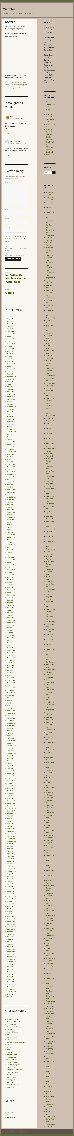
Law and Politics (12, 1037)
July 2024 (10, 381)
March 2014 (10, 617)
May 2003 (10, 941)
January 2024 (11, 396)
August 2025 (11, 349)
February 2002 (11, 979)
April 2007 (10, 823)
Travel (9, 1075)
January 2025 (11, 366)
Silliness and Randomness (14, 1070)
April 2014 (10, 615)
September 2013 (11, 633)
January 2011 (11, 713)
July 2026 (10, 321)
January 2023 (11, 422)
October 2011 (11, 690)
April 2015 (10, 585)
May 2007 (10, 821)
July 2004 (10, 906)
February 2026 (11, 334)
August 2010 (11, 725)
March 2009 (10, 768)
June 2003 (10, 939)
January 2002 (11, 982)
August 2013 (11, 635)
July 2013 (10, 638)
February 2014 (11, 620)
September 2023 (11, 406)
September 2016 (11, 545)
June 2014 (10, 610)
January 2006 (11, 861)
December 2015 (11, 565)
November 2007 (11, 808)
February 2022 (11, 442)
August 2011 (11, 695)
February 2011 (11, 710)
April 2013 (10, 645)
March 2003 (10, 946)
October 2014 (11, 600)
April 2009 (10, 766)
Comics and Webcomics (14, 1022)
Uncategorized (11, 1080)
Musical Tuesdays (12, 1057)
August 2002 (11, 964)
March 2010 (10, 738)
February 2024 (11, 394)
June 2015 (10, 580)
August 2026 (11, 319)
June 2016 (10, 550)
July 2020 (10, 479)
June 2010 (10, 730)
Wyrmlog (9, 8)
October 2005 (11, 869)
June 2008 (10, 791)
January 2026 (11, 336)
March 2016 (10, 557)
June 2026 (10, 324)
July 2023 (10, 412)
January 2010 (11, 743)
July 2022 (10, 434)
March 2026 (10, 331)
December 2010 (11, 715)
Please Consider (11, 1067)
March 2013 (10, 648)
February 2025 (11, 364)
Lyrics (9, 1047)
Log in (9, 1110)
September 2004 (11, 901)
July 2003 (10, 936)
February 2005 (11, 889)
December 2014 (11, 595)
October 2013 (11, 630)
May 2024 (10, 386)
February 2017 (11, 535)
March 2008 (10, 798)
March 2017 (10, 532)
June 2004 (10, 909)
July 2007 (10, 816)
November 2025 (11, 341)
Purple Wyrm (12, 82)
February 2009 (11, 771)
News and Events (12, 1059)
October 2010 (11, 720)
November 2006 (11, 836)
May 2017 (10, 527)
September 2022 (11, 432)
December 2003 (11, 924)
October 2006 (11, 838)
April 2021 (10, 459)
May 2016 (10, 552)
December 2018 (11, 492)
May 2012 (10, 673)
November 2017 (11, 514)
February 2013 (11, 650)
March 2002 (10, 977)
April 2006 (10, 854)
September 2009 (11, 753)
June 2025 (10, 354)
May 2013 (10, 643)
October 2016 (11, 542)
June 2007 (10, 818)
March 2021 (10, 462)
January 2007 (11, 831)
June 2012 (10, 670)
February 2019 (11, 489)
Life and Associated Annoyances (16, 1042)
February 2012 (11, 680)
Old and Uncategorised (13, 1064)
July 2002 (10, 967)
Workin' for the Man (13, 1085)
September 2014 (11, 602)
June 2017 (10, 525)
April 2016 (10, 555)
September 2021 (11, 452)
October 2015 (11, 570)
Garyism (49, 112)
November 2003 (11, 926)
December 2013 (11, 625)
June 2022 (10, 437)
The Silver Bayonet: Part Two (49, 132)
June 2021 (10, 457)
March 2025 (10, 361)
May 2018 (10, 504)
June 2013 (10, 640)
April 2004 (10, 914)
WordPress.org (11, 1117)
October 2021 (11, 449)
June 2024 (10, 384)
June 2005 (10, 879)
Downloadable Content (13, 1027)
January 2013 (11, 653)
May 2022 (10, 439)
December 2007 (11, 806)
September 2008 (11, 783)
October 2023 (11, 404)
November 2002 (11, 957)
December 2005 (11, 864)
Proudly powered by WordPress (19, 1131)
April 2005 (10, 884)
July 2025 (10, 351)
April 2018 (10, 507)
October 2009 (11, 751)
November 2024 (11, 371)
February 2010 (11, 741)
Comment (9, 182)
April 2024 (10, 389)
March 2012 (10, 678)
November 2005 (11, 866)
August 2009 (11, 756)
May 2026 (10, 326)
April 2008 (10, 796)
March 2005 (10, 886)
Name (8, 209)
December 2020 (11, 469)
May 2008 (10, 793)
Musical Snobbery (12, 1054)
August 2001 (11, 994)
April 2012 (10, 675)
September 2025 (11, 346)
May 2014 (10, 612)
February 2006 (11, 859)
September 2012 (11, 663)
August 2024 (11, 379)
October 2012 (11, 660)
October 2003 (11, 929)
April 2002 (10, 974)
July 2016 (10, 547)
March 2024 (10, 391)
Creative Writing (11, 1024)
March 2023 (10, 417)
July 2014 (10, 607)
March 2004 (10, 916)
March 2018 (10, 509)
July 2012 (10, 668)
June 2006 (10, 849)
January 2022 (11, 444)
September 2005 (11, 871)
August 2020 (11, 477)
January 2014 (11, 622)
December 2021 (11, 447)
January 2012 (11, 683)
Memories (10, 1052)
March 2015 (10, 587)
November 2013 (11, 627)
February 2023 (11, 419)
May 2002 (10, 972)
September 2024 (11, 376)
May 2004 (10, 911)
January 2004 (11, 921)
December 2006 (11, 833)
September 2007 (11, 813)
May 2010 (10, 733)
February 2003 (11, 949)
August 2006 (11, 843)
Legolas (18, 88)
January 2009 (11, 773)
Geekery (7, 84)
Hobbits (7, 88)
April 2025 (10, 359)
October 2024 (11, 374)
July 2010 (10, 728)
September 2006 (11, 841)
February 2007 (11, 828)
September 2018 (11, 497)
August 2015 (11, 575)
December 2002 (11, 954)
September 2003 (11, 931)
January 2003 (11, 951)
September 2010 (11, 723)
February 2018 (11, 512)
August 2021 (11, 454)
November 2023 (11, 401)
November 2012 (11, 658)
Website (8, 227)
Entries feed (10, 1112)
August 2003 (11, 934)
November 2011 (11, 688)
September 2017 (11, 517)
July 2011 (10, 698)
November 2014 (11, 597)
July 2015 (10, 577)
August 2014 (11, 605)
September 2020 (11, 474)
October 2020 (11, 472)
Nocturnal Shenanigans (13, 1062)
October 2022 (11, 429)
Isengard (13, 88)
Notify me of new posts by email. (14, 255)
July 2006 (10, 846)
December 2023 (11, 399)
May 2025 (10, 356)
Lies (8, 1039)
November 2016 (11, 540)
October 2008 (11, 781)
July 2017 (10, 522)
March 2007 (10, 826)
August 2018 (11, 499)
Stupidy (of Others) (17, 86)
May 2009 (10, 763)
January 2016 (11, 562)
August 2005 (11, 874)
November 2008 (11, 778)
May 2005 (10, 881)
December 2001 (11, 984)
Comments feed (11, 1115)
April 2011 (10, 705)
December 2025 (11, 339)
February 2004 (11, 919)
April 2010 (10, 735)
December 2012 (11, 655)
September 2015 (11, 572)
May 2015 (10, 582)
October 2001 (11, 989)
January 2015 (11, 592)
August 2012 (11, 665)
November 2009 (11, 748)
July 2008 (10, 788)
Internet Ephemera (16, 84)
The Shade (50, 152)
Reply (7, 133)
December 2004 (11, 894)
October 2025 (11, 344)
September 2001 (11, 992)
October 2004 (11, 899)
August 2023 (11, 409)
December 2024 (11, 369)
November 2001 (11, 987)
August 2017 (11, 520)
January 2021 (11, 467)
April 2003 (10, 944)
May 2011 (10, 703)
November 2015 (11, 567)
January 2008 (11, 803)
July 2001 (10, 997)
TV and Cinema (11, 1077)
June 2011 (10, 700)
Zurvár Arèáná (11, 1087)
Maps (8, 1049)
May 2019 (10, 487)
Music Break (50, 154)
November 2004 (11, 896)
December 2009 (11, 746)
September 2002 (11, 962)
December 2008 (11, 776)
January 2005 (11, 891)
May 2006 (10, 851)
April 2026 (10, 329)
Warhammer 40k (12, 1082)
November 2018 (11, 494)
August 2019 (11, 482)
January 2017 (11, 537)
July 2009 (10, 758)
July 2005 (10, 876)
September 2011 (11, 693)
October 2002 (11, 959)
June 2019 (10, 484)
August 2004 (11, 904)
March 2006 (10, 856)
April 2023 (10, 414)
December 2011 (11, 685)
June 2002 (10, 969)
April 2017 (10, 530)
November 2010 (11, 718)
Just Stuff (9, 1034)
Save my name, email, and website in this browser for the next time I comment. (16, 239)
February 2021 (11, 464)
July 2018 (10, 502)
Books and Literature (13, 1019)
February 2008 (11, 801)
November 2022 (11, 427)
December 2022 (11, 424)
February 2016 (11, 560)
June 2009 (10, 761)
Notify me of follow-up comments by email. (16, 249)
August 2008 (11, 786)
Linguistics (10, 1044)
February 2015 (11, 590)
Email (8, 218)
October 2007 (11, 811)
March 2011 (10, 708)
